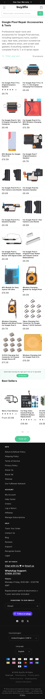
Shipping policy (31, 679)
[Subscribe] (37, 606)
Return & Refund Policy (15, 452)
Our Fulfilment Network (15, 483)
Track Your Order (12, 528)
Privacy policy (34, 675)
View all (22, 439)
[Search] (40, 13)
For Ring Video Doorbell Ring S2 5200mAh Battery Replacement (28, 414)
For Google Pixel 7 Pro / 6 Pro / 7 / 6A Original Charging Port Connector (33, 85)
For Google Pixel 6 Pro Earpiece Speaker (11, 221)
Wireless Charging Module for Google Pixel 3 (32, 289)
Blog (7, 537)
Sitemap (8, 479)
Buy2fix (22, 672)
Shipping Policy (12, 456)
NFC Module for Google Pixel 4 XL (11, 155)
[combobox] (19, 13)
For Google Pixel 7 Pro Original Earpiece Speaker (10, 85)
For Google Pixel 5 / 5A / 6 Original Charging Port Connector (11, 122)
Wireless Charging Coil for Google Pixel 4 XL (32, 356)
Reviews (8, 542)
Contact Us (10, 533)
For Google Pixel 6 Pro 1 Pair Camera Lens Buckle (12, 189)
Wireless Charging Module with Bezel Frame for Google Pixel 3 (12, 323)
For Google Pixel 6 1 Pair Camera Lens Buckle (32, 221)
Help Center (10, 499)
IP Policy (22, 695)
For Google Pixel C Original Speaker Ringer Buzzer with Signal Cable (12, 253)
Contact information (23, 682)
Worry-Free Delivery (10, 411)
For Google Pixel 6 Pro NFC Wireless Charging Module (32, 122)
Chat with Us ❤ (13, 566)
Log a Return (10, 508)
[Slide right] (28, 432)
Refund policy (20, 675)
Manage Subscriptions (15, 517)
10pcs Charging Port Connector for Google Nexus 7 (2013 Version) (32, 323)
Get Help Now (22, 375)
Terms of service (16, 679)
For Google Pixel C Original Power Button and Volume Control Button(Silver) (31, 254)
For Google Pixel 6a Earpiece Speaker (30, 189)
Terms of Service (12, 461)
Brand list (9, 474)
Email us (29, 566)
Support (8, 547)
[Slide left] (17, 432)
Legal (7, 555)
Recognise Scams (13, 551)
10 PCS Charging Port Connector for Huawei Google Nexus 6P (10, 357)
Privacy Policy (11, 465)
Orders (8, 504)
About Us (9, 470)
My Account (10, 495)
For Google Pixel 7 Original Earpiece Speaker (30, 156)
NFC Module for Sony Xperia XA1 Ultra (10, 288)
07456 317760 (12, 573)
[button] (4, 7)
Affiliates (9, 513)
